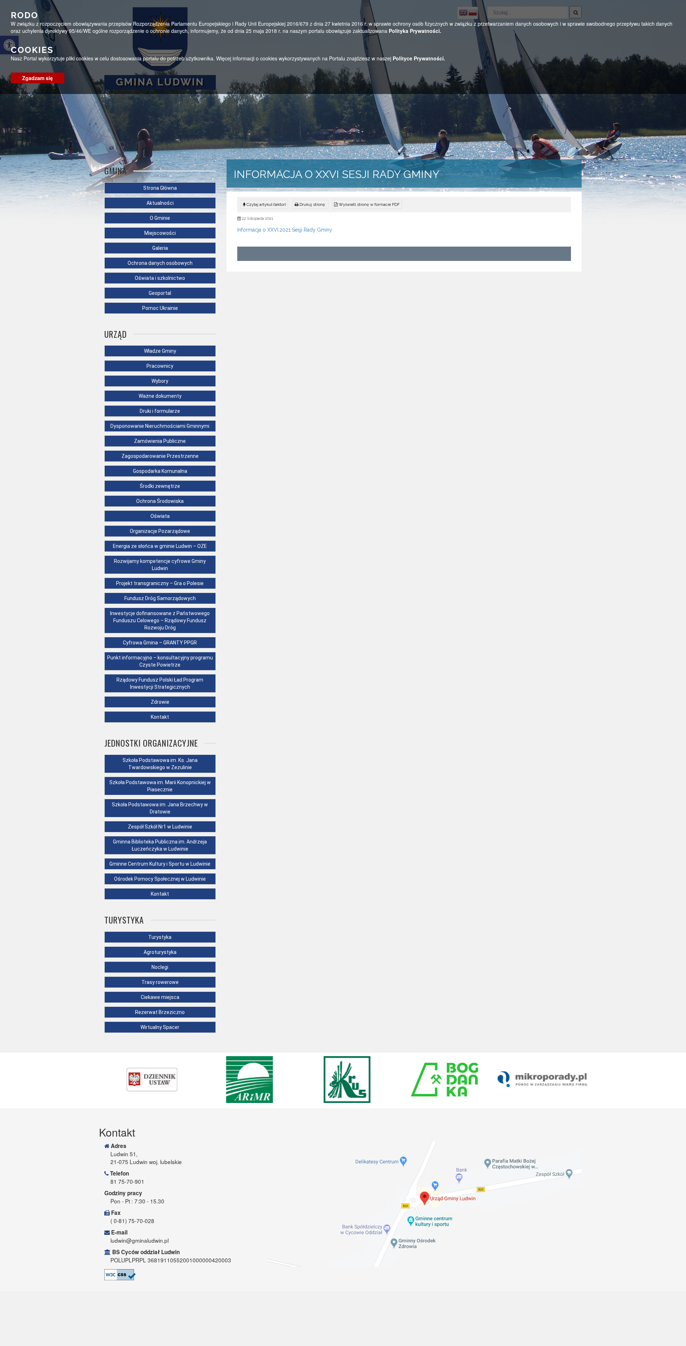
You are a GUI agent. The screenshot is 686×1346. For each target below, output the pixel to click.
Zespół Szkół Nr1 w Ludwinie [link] (160, 827)
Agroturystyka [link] (160, 952)
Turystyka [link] (160, 937)
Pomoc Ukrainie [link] (160, 308)
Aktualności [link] (160, 203)
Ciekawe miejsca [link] (160, 997)
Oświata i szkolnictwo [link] (160, 278)
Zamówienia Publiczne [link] (160, 441)
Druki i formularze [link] (160, 411)
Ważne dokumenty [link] (160, 396)
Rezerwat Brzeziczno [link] (160, 1012)
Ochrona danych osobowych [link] (160, 263)
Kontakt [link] (160, 717)
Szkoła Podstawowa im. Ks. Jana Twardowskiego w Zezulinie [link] (160, 763)
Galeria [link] (160, 248)
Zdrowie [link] (160, 702)
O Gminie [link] (160, 218)
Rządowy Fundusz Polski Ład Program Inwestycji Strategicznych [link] (159, 683)
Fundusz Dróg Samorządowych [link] (160, 598)
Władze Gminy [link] (160, 351)
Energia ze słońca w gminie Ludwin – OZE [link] (160, 546)
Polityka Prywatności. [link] (415, 30)
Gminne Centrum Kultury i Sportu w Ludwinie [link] (159, 864)
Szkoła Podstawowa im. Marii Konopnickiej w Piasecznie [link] (160, 786)
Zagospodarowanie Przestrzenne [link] (160, 456)
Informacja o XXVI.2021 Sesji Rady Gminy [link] (284, 230)
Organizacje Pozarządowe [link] (160, 531)
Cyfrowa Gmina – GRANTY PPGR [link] (160, 642)
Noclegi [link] (159, 967)
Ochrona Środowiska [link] (160, 501)
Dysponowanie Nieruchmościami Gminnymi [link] (159, 426)
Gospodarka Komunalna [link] (160, 471)
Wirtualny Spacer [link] (159, 1027)
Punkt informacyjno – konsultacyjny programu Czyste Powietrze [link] (160, 661)
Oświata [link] (160, 516)
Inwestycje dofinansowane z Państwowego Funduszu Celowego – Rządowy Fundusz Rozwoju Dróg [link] (160, 620)
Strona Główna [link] (160, 188)
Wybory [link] (159, 381)
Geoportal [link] (160, 293)
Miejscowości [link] (160, 233)
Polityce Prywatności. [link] (419, 58)
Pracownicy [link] (159, 366)
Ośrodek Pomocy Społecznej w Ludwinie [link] (160, 879)
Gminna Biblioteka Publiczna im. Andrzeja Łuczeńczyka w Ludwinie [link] (160, 845)
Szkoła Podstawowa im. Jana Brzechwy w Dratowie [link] (160, 808)
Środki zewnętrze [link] (160, 486)
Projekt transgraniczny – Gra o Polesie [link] (160, 583)
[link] (310, 204)
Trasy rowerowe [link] (160, 982)
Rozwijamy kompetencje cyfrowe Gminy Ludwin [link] (160, 564)
